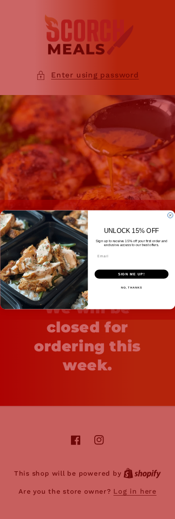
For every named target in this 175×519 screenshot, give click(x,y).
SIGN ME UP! (131, 274)
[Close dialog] (170, 215)
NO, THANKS (131, 287)
